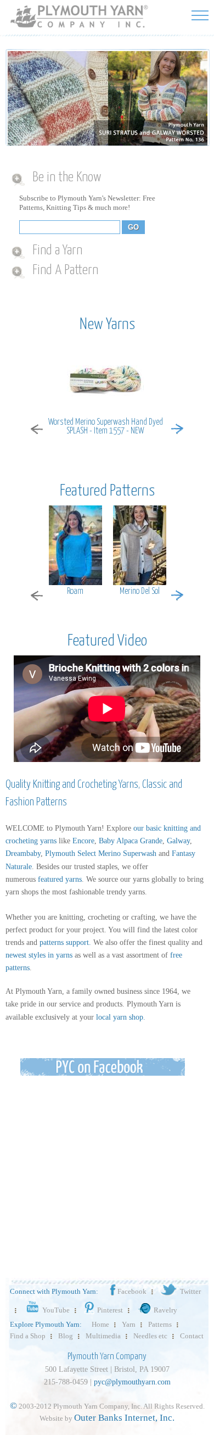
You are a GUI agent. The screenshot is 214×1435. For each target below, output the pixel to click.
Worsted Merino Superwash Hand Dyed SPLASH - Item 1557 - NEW (105, 427)
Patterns (160, 1324)
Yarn (129, 1324)
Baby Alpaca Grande (130, 841)
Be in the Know (66, 177)
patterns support (64, 942)
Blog (65, 1336)
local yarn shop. (120, 1017)
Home (100, 1324)
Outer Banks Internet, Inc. (124, 1417)
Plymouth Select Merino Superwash (100, 853)
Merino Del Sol (140, 591)
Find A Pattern (65, 270)
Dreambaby (23, 853)
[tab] (102, 178)
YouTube (56, 1310)
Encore (83, 841)
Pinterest (110, 1310)
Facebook (132, 1291)
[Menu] (200, 15)
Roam (75, 591)
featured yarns (60, 879)
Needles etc (150, 1336)
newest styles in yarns (38, 955)
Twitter (190, 1291)
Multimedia (103, 1336)
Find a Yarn (57, 250)
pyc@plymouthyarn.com (132, 1382)
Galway (178, 841)
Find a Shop (28, 1336)
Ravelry (165, 1310)
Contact (192, 1336)
